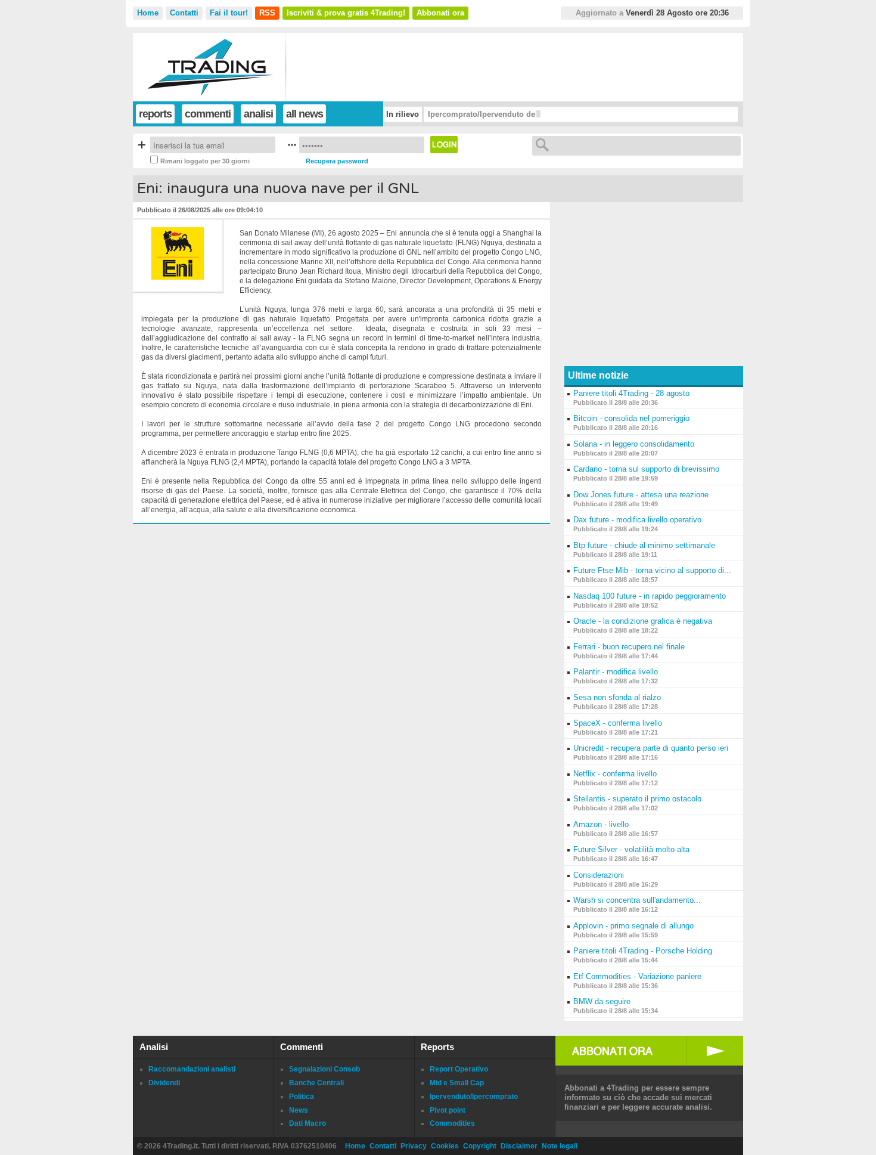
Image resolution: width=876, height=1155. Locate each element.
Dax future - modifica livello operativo (637, 519)
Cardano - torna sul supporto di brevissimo (646, 469)
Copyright (479, 1146)
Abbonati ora (440, 12)
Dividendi (164, 1083)
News (298, 1110)
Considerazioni (598, 875)
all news (304, 114)
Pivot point (447, 1110)
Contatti (184, 12)
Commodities (452, 1123)
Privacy (413, 1146)
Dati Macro (307, 1123)
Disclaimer (519, 1146)
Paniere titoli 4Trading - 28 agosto (631, 393)
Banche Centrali (316, 1083)
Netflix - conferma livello (615, 773)
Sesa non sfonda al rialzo (617, 697)
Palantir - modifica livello (615, 671)
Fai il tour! (229, 12)
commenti (208, 114)
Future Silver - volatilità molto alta (631, 849)
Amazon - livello (601, 824)
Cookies (445, 1146)
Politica (301, 1096)
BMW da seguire (601, 1001)
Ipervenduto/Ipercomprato (474, 1096)
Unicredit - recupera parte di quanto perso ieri (650, 748)
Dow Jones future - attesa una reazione (641, 494)
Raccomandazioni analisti (191, 1069)
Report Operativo (459, 1069)
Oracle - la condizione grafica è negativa (642, 621)
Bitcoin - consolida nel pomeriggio (631, 418)
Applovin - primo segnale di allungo (633, 925)
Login (444, 144)
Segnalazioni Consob (324, 1069)
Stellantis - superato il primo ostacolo (637, 798)
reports (155, 114)
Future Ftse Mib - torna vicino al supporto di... (652, 570)
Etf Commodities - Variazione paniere (637, 976)
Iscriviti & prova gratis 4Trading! (346, 12)
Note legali (559, 1146)
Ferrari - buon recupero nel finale (629, 646)
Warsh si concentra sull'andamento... (637, 900)
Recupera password (337, 161)
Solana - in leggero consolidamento (633, 443)
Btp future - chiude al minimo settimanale (644, 545)
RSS (267, 12)
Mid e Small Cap (457, 1083)
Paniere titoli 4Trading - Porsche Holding (642, 950)
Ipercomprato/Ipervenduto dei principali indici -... (519, 114)
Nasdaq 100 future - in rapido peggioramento (649, 596)
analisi (258, 114)
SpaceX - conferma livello (617, 723)
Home (148, 12)
